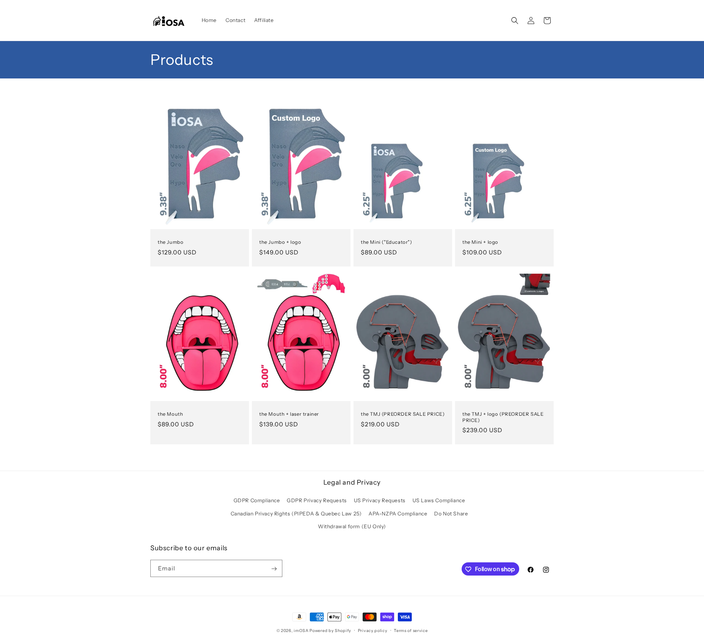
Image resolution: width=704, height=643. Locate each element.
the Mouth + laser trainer (289, 413)
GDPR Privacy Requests (317, 500)
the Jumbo (170, 242)
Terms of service (411, 630)
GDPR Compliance (257, 500)
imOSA (301, 630)
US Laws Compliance (438, 500)
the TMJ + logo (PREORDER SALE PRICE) (502, 417)
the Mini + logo (480, 242)
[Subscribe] (274, 568)
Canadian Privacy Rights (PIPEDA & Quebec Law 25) (296, 513)
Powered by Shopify (330, 630)
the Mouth (170, 413)
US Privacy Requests (380, 500)
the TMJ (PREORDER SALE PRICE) (402, 413)
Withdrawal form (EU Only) (352, 526)
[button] (515, 20)
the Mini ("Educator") (386, 242)
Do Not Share (451, 513)
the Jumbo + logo (280, 242)
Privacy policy (373, 630)
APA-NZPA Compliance (397, 513)
